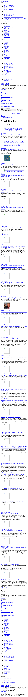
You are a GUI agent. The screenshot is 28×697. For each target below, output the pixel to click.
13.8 (5, 74)
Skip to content (4, 1)
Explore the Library (8, 9)
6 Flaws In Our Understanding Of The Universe (15, 18)
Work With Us (7, 666)
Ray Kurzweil (7, 34)
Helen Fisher (7, 37)
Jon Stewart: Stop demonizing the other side (11, 298)
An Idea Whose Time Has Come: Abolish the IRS (12, 501)
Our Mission (6, 665)
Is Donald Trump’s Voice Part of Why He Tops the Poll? (14, 312)
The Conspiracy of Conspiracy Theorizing (11, 417)
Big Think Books (8, 63)
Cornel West (6, 35)
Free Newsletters (7, 79)
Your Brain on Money (9, 6)
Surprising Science (5, 546)
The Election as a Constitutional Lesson (10, 564)
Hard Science (7, 57)
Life (5, 54)
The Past (6, 50)
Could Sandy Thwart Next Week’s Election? (11, 530)
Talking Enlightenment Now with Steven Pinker (12, 227)
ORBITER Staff (4, 234)
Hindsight (6, 19)
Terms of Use (7, 671)
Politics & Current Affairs (7, 324)
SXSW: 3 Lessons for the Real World (9, 513)
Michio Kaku (7, 26)
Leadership (6, 46)
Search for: (3, 108)
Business (6, 42)
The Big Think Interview (9, 5)
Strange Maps (7, 73)
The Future (6, 53)
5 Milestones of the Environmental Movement (11, 488)
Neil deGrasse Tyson (8, 27)
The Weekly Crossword (9, 682)
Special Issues (7, 58)
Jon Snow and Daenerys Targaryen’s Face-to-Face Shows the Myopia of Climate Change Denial (12, 266)
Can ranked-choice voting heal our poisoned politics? (13, 149)
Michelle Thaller (7, 29)
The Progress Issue (8, 15)
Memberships (7, 80)
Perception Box (7, 71)
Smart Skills (6, 47)
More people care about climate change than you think (13, 134)
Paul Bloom (6, 33)
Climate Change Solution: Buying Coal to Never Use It (14, 326)
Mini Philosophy (7, 66)
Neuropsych (6, 43)
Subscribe (9, 117)
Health (5, 55)
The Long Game (7, 68)
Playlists (5, 7)
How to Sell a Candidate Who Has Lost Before (12, 339)
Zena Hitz (6, 30)
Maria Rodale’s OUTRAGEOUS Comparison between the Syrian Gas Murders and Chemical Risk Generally (14, 447)
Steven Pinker (7, 31)
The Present (6, 51)
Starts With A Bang (8, 64)
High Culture (7, 48)
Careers (5, 673)
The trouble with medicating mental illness (11, 164)
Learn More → (4, 89)
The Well (6, 70)
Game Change (7, 21)
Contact (5, 668)
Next (7, 588)
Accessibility (7, 672)
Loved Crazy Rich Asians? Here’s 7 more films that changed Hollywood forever (13, 246)
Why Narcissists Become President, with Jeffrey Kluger (14, 375)
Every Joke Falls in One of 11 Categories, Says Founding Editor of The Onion (12, 283)
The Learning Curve (8, 67)
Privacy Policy (7, 669)
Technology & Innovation (7, 472)
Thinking (6, 44)
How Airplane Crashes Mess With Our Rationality (12, 474)
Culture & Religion (5, 244)
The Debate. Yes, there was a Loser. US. (10, 579)
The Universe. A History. (9, 14)
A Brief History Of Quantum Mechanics (13, 17)
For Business (4, 117)
